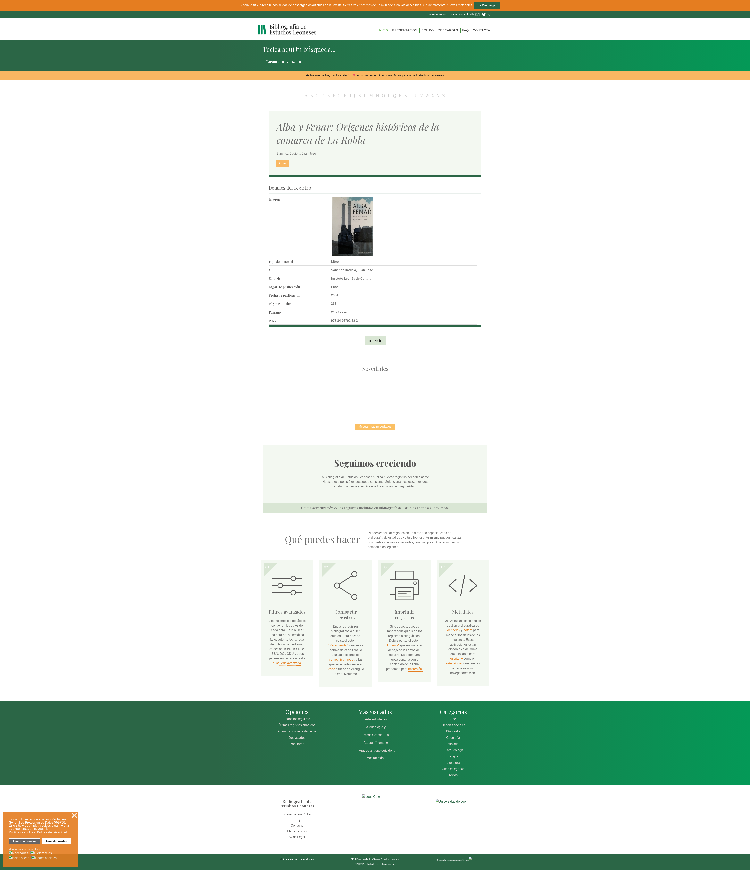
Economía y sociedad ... (457, 393)
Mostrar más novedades (375, 426)
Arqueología (455, 750)
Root (300, 401)
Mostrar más (375, 758)
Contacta (481, 30)
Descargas (448, 30)
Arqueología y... (377, 727)
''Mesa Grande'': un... (377, 735)
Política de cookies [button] (22, 832)
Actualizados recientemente (297, 731)
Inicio (383, 30)
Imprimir (375, 340)
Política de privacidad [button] (52, 832)
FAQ (465, 30)
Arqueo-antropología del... (377, 750)
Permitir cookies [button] (56, 841)
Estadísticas (20, 858)
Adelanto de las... (377, 719)
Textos (453, 775)
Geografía (453, 737)
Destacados (297, 737)
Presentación (404, 30)
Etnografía (453, 731)
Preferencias (43, 853)
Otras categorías (453, 769)
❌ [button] (74, 815)
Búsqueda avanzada (283, 61)
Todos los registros (297, 719)
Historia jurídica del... (375, 393)
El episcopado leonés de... (293, 393)
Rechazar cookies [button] (24, 841)
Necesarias (20, 853)
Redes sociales (46, 858)
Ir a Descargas (487, 5)
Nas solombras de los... (416, 393)
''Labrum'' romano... (377, 742)
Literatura (453, 762)
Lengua (453, 756)
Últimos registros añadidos (297, 725)
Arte (453, 719)
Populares (297, 744)
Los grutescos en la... (334, 393)
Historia (453, 744)
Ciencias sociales (453, 725)
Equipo (427, 30)
